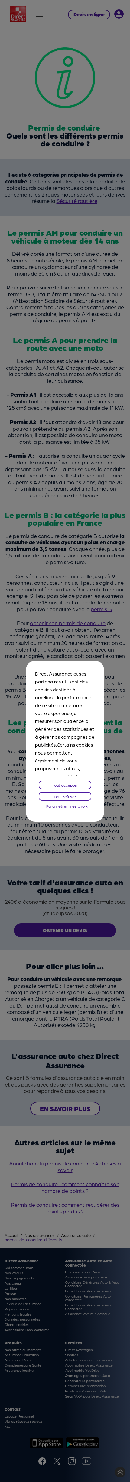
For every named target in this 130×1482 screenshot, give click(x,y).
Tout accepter (65, 784)
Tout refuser (65, 796)
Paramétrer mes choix (67, 805)
